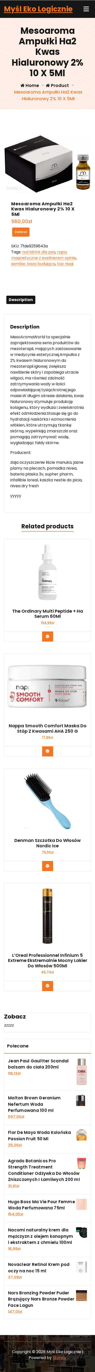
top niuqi (65, 264)
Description (21, 300)
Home (32, 85)
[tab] (20, 300)
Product (59, 85)
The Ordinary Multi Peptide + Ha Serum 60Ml (47, 613)
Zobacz (21, 232)
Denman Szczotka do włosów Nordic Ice (47, 843)
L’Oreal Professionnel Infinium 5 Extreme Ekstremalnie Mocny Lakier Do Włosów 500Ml (47, 961)
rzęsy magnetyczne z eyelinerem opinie (43, 255)
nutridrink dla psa (38, 252)
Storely (59, 1357)
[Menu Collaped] (86, 9)
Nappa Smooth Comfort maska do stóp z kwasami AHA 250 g (47, 728)
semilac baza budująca (33, 264)
